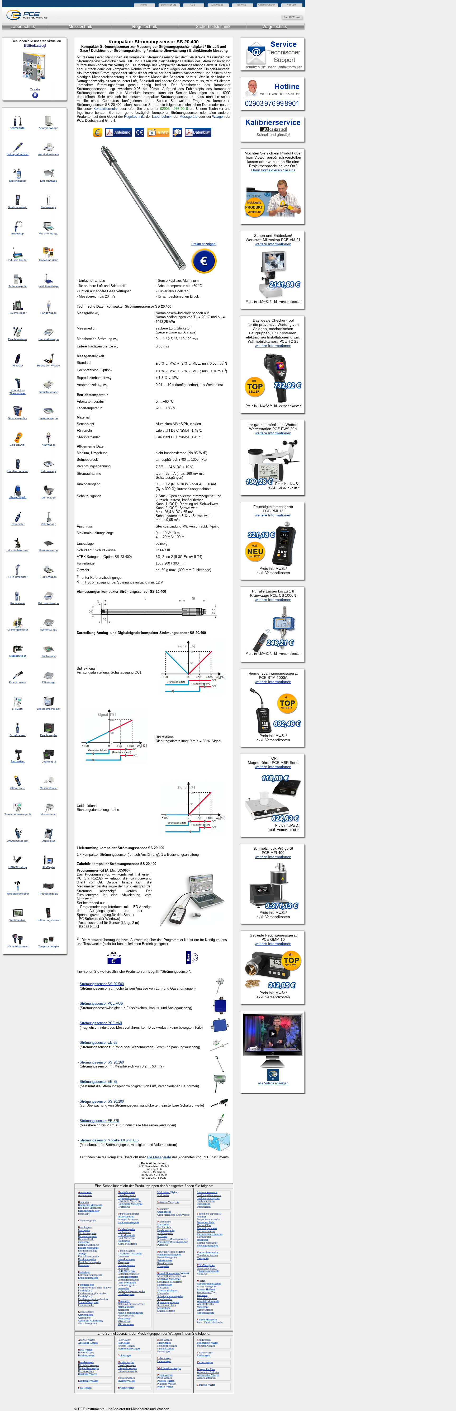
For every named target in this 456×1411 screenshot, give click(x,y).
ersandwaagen (205, 1362)
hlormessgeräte (87, 1220)
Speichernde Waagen (207, 1342)
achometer (203, 1213)
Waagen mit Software (208, 1372)
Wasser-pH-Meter (206, 1289)
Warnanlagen (204, 1292)
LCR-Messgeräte (126, 1270)
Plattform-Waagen (166, 1383)
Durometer (83, 1265)
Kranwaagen (163, 1351)
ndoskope (84, 1272)
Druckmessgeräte (87, 1259)
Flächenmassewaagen (129, 1348)
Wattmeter (202, 1295)
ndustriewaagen (126, 1377)
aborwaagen (164, 1358)
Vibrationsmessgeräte (208, 1270)
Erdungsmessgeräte (88, 1277)
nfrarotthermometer (128, 1213)
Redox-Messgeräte (167, 1257)
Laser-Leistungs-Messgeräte (126, 1261)
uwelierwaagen (126, 1387)
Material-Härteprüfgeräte (130, 1312)
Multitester (163, 1195)
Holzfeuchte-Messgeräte (130, 1203)
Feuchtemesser (86, 1293)
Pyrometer (162, 1244)
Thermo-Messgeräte (207, 1242)
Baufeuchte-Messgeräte (90, 1204)
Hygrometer (124, 1206)
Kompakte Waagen (167, 1345)
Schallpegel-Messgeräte (169, 1281)
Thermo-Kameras (206, 1231)
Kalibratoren (124, 1232)
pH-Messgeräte (165, 1233)
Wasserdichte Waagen (208, 1375)
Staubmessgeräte (166, 1310)
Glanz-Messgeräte (87, 1323)
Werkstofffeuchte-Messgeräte (206, 1305)
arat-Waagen (164, 1339)
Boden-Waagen (86, 1352)
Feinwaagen (124, 1342)
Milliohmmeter (126, 1324)
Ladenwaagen (164, 1361)
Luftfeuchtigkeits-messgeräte (127, 1287)
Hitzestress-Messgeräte (129, 1201)
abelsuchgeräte (126, 1229)
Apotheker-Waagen (88, 1342)
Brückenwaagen (86, 1355)
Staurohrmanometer (207, 1192)
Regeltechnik (134, 117)
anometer (124, 1301)
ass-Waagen (85, 1387)
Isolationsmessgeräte (128, 1222)
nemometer (85, 1192)
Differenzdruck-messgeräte (86, 1240)
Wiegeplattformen (206, 1377)
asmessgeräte (86, 1311)
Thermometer (204, 1236)
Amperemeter (85, 1195)
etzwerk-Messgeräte (168, 1202)
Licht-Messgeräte (127, 1282)
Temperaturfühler (206, 1222)
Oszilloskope (164, 1211)
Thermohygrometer (207, 1228)
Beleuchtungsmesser (88, 1210)
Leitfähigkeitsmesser (128, 1273)
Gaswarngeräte (85, 1314)
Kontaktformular (105, 109)
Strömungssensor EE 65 (98, 1043)
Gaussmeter (84, 1317)
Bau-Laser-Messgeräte (89, 1207)
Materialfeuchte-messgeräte (126, 1308)
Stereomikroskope (166, 1305)
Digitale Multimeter (88, 1244)
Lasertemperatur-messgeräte (126, 1266)
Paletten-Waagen (165, 1380)
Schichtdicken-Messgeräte (165, 1286)
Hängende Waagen (127, 1368)
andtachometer (126, 1192)
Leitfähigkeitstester (128, 1276)
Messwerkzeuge (126, 1315)
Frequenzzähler (86, 1305)
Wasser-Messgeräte (206, 1286)
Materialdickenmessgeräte (131, 1303)
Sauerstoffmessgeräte (168, 1275)
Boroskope (83, 1213)
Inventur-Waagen (126, 1380)
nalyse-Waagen (86, 1339)
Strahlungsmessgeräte (208, 1198)
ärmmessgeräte (126, 1250)
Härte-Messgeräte (127, 1195)
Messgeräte (188, 117)
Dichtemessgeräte (87, 1233)
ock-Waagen (85, 1349)
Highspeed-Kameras (128, 1198)
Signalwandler (164, 1299)
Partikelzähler (164, 1227)
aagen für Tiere (206, 1369)
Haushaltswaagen (127, 1365)
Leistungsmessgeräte (128, 1279)
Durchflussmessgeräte (89, 1262)
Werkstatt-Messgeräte (208, 1301)
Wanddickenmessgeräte (209, 1283)
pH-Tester (162, 1236)
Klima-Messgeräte (127, 1243)
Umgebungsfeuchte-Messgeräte (207, 1257)
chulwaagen (204, 1339)
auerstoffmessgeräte (168, 1273)
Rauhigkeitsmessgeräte (169, 1254)
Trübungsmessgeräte (207, 1245)
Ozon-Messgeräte (166, 1214)
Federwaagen (124, 1339)
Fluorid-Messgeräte (88, 1302)
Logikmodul (49, 761)
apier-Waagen (165, 1375)
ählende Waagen (206, 1384)
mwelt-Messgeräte (207, 1252)
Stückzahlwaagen (206, 1345)
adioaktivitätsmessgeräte (171, 1251)
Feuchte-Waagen (126, 1345)
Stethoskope (163, 1307)
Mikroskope (124, 1321)
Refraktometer (164, 1260)
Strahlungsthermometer (209, 1195)
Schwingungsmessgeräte (170, 1296)
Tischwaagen (203, 1355)
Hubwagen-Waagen (127, 1371)
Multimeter (163, 1192)
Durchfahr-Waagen (87, 1373)
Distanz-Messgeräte (88, 1247)
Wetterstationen (205, 1309)
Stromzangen (204, 1206)
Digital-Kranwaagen (88, 1368)
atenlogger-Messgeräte (85, 1229)
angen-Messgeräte (207, 1319)
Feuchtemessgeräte (88, 1287)
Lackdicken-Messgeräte (130, 1253)
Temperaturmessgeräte (208, 1219)
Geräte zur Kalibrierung (90, 1320)
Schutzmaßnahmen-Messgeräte (167, 1292)
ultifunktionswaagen (169, 1368)
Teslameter (202, 1239)
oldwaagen (124, 1355)
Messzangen (124, 1318)
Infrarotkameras (126, 1216)
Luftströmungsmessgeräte (131, 1291)
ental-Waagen (86, 1362)
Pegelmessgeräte (165, 1230)
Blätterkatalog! (35, 46)
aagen (201, 1280)
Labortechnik (162, 117)
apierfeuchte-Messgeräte (164, 1223)
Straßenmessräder (206, 1201)
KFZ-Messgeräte (126, 1235)
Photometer (163, 1239)
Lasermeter (123, 1256)
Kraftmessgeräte (165, 1348)
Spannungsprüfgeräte (168, 1302)
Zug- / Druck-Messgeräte (210, 1322)
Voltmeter (202, 1273)
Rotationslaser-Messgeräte (165, 1265)
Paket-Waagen (164, 1377)
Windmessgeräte (205, 1312)
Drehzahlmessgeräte (88, 1256)
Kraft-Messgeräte (126, 1237)
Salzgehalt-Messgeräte (168, 1278)
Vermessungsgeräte (207, 1268)
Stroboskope (203, 1203)
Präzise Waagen (165, 1386)
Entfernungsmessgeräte (90, 1274)
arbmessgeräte (86, 1284)
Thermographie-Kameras (209, 1234)
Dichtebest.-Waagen (88, 1365)
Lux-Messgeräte (126, 1294)
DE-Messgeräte (206, 1265)
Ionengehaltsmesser (128, 1219)
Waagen (218, 117)
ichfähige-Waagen (88, 1380)
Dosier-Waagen (86, 1371)
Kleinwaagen (164, 1342)
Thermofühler (204, 1225)
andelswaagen (126, 1362)
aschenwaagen (205, 1352)
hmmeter (163, 1208)
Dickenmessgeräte (87, 1236)
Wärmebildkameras (207, 1298)
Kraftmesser (124, 1240)
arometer (83, 1202)
